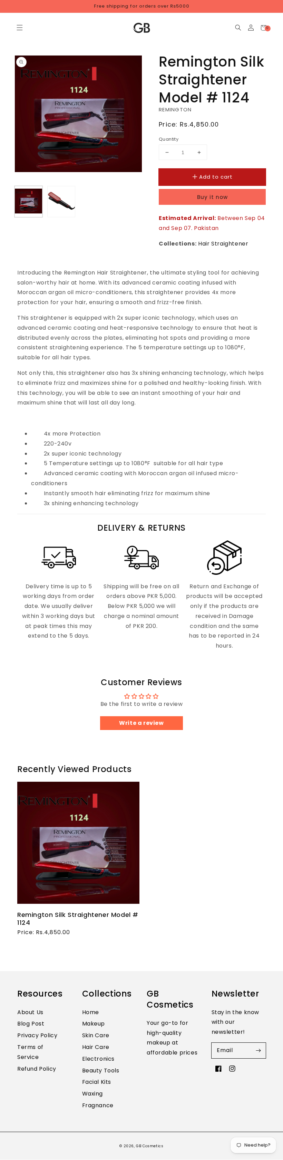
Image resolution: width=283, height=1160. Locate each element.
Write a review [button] (141, 723)
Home (90, 1012)
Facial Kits (96, 1082)
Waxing (92, 1094)
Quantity (168, 139)
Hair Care (95, 1047)
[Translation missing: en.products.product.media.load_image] (28, 201)
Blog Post (30, 1024)
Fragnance (98, 1105)
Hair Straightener (223, 244)
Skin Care (95, 1035)
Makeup (93, 1024)
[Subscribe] (258, 1050)
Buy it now (212, 197)
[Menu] (19, 27)
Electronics (98, 1059)
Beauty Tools (100, 1070)
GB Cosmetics (149, 1146)
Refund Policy (36, 1069)
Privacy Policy (37, 1035)
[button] (238, 27)
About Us (30, 1012)
